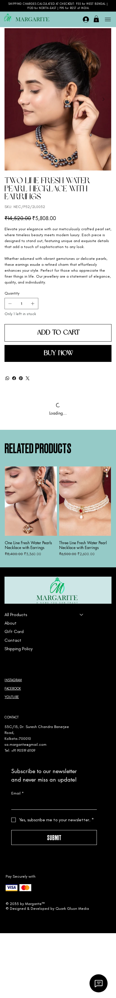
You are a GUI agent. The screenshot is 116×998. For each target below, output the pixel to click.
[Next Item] (103, 99)
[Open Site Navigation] (107, 19)
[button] (96, 19)
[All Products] (82, 614)
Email (17, 793)
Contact (13, 640)
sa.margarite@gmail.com (25, 744)
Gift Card (14, 631)
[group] (58, 511)
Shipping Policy (19, 648)
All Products (16, 614)
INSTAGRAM (13, 680)
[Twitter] (27, 378)
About (11, 623)
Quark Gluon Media (72, 908)
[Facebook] (14, 378)
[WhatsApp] (7, 378)
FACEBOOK (13, 689)
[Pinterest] (21, 378)
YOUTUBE (12, 697)
